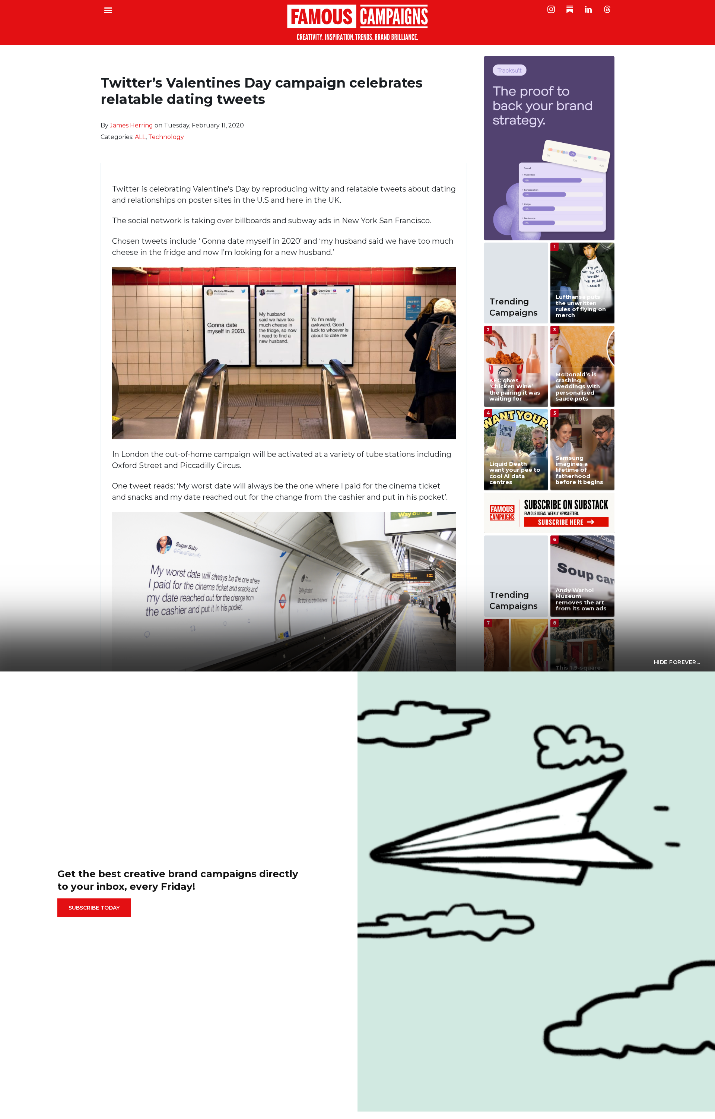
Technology (166, 136)
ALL (140, 136)
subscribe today (94, 907)
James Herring (131, 125)
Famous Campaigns (357, 22)
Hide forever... (677, 662)
